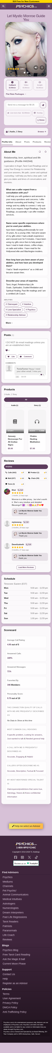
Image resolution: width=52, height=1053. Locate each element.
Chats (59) (39, 478)
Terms (6, 994)
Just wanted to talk (15, 738)
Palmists (7, 926)
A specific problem (15, 735)
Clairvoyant (12, 304)
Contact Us (9, 974)
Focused (39, 771)
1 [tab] (24, 72)
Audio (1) (14, 405)
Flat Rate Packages (15, 94)
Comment (28, 357)
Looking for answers (33, 735)
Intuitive (27, 304)
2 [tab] (27, 72)
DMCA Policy (10, 1007)
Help (5, 978)
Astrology (11, 793)
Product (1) (39, 473)
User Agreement (12, 998)
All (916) (9, 467)
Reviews (7, 939)
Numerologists (11, 908)
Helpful (30, 757)
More (8, 323)
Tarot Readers (10, 921)
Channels (8, 886)
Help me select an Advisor (27, 826)
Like (13, 357)
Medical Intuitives (12, 899)
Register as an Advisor (15, 983)
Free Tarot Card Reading (16, 954)
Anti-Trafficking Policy (14, 1012)
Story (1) (37, 405)
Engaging (20, 757)
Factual (30, 771)
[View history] (45, 151)
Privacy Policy (10, 1002)
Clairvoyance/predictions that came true (24, 789)
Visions (19, 793)
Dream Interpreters (13, 912)
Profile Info (7, 142)
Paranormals (10, 930)
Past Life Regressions (15, 917)
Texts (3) (16, 484)
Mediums (8, 881)
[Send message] (43, 105)
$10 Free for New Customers (26, 1)
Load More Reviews (26, 567)
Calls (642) (16, 473)
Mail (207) (16, 478)
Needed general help (35, 738)
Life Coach (9, 935)
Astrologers (9, 903)
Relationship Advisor (17, 315)
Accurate (11, 757)
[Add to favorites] (42, 67)
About (18, 142)
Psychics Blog (10, 950)
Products (37, 142)
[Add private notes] (39, 151)
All (26, 400)
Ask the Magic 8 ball (14, 959)
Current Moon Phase (14, 963)
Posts (27, 142)
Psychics (31, 310)
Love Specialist (14, 310)
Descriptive (21, 771)
